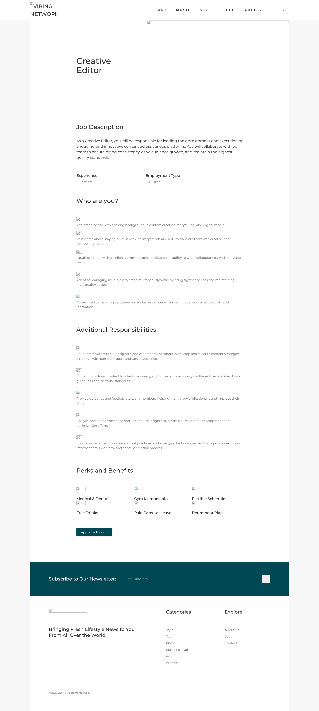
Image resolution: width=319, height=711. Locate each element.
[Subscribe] (266, 579)
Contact (231, 643)
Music (183, 10)
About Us (232, 630)
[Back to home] (54, 10)
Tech (229, 10)
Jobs (228, 636)
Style (207, 10)
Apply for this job (94, 532)
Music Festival (177, 650)
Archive (254, 10)
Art (162, 10)
